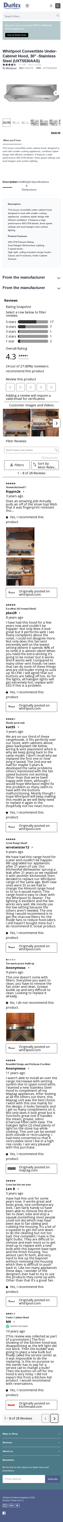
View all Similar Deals (16, 35)
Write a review (34, 65)
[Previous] (7, 93)
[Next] (55, 93)
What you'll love (12, 140)
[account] (51, 5)
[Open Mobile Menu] (57, 5)
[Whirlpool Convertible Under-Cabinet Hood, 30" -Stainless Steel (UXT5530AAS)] (31, 93)
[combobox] (31, 16)
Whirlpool (11, 68)
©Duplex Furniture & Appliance (16, 1497)
